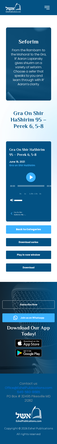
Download (29, 267)
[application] (31, 193)
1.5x (36, 194)
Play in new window (28, 254)
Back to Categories (28, 229)
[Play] (31, 177)
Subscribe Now (28, 304)
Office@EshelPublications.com (28, 388)
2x (40, 194)
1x (25, 194)
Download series (28, 242)
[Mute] (11, 200)
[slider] (18, 200)
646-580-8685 (28, 392)
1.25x (31, 194)
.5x (20, 194)
